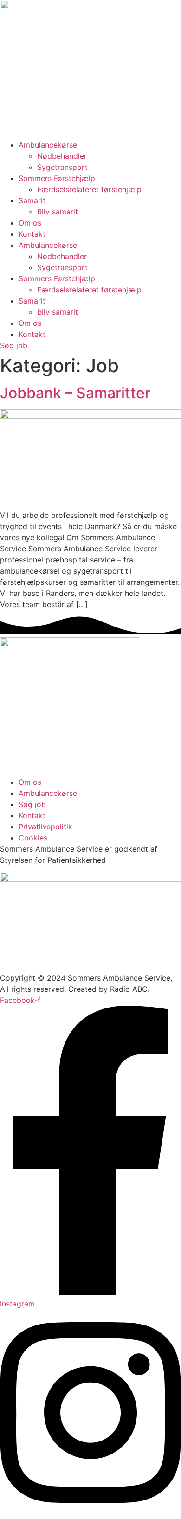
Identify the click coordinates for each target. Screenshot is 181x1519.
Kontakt (32, 234)
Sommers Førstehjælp (57, 178)
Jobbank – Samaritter (75, 393)
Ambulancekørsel (49, 144)
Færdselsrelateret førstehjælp (89, 189)
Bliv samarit (57, 211)
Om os (30, 222)
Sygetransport (62, 167)
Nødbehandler (62, 156)
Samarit (32, 200)
